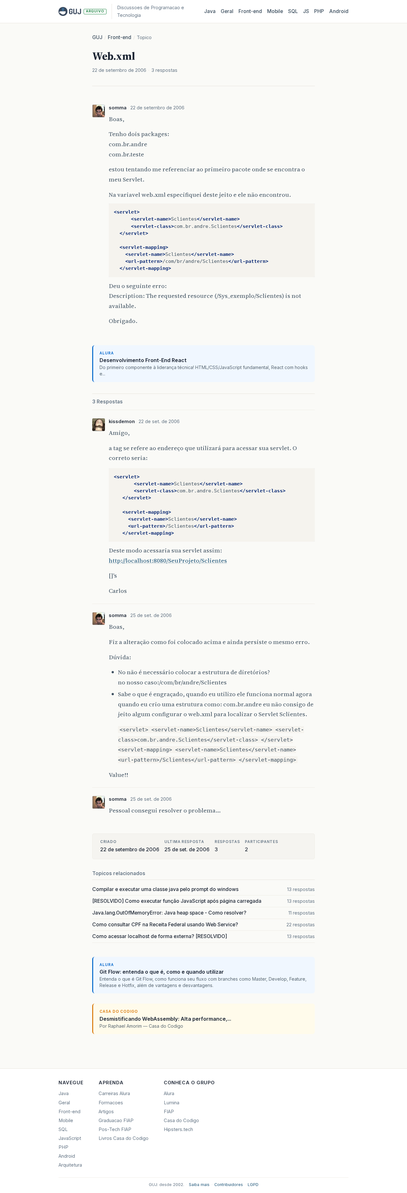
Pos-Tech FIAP (115, 1129)
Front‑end (250, 11)
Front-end (119, 37)
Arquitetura (70, 1165)
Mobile (275, 11)
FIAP (169, 1111)
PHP (319, 11)
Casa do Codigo (181, 1120)
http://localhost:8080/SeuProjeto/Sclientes (168, 560)
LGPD (253, 1184)
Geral (227, 11)
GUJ (97, 37)
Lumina (171, 1103)
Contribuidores (228, 1184)
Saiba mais (199, 1184)
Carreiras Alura (114, 1093)
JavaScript (70, 1138)
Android (338, 11)
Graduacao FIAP (116, 1120)
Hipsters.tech (178, 1129)
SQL (293, 11)
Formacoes (111, 1103)
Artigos (106, 1111)
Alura (169, 1093)
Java (210, 11)
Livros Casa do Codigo (123, 1138)
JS (306, 11)
